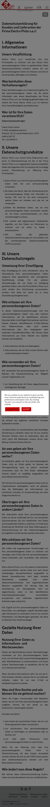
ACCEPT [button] (26, 409)
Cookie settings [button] (12, 409)
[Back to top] (44, 801)
